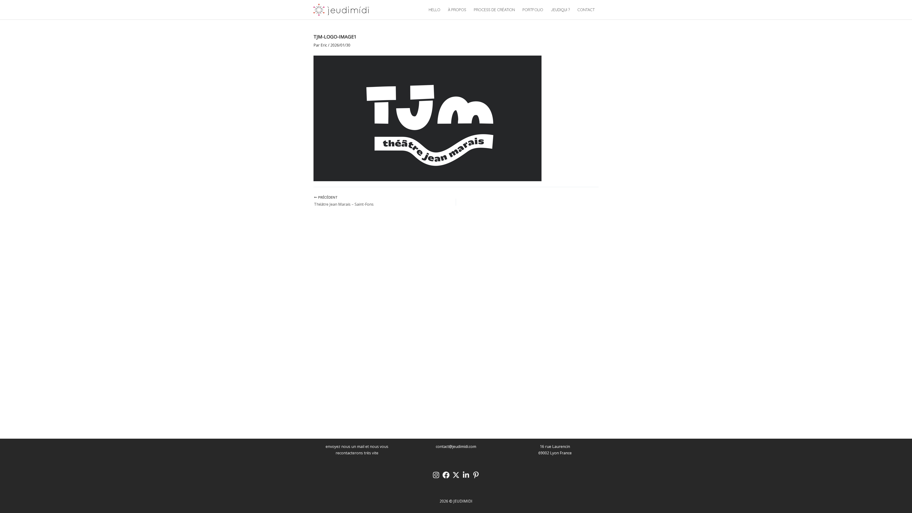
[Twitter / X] (456, 475)
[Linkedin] (466, 475)
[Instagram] (436, 475)
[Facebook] (446, 475)
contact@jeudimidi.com (456, 446)
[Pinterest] (476, 475)
